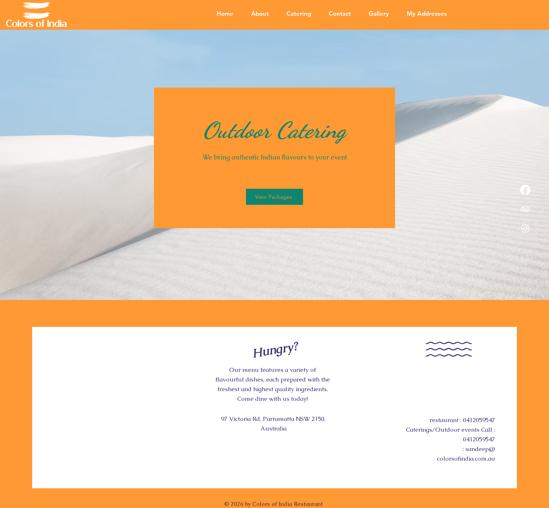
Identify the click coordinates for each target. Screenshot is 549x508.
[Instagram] (525, 228)
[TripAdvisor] (525, 209)
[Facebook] (525, 190)
